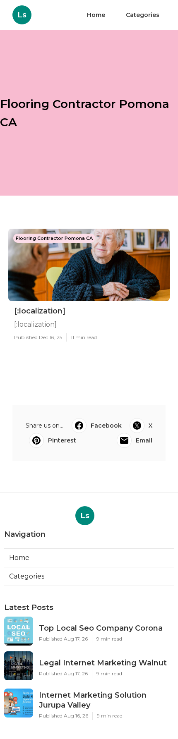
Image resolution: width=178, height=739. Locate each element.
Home (96, 15)
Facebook (106, 425)
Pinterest (62, 440)
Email (144, 440)
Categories (142, 15)
